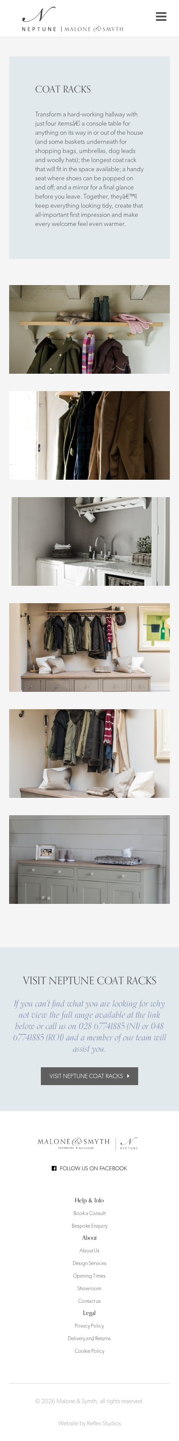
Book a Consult (89, 1213)
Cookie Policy (89, 1351)
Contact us (89, 1301)
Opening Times (89, 1276)
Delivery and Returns (89, 1338)
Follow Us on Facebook (93, 1168)
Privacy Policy (89, 1326)
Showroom (89, 1288)
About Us (89, 1251)
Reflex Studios (104, 1423)
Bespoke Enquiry (89, 1226)
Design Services (89, 1263)
